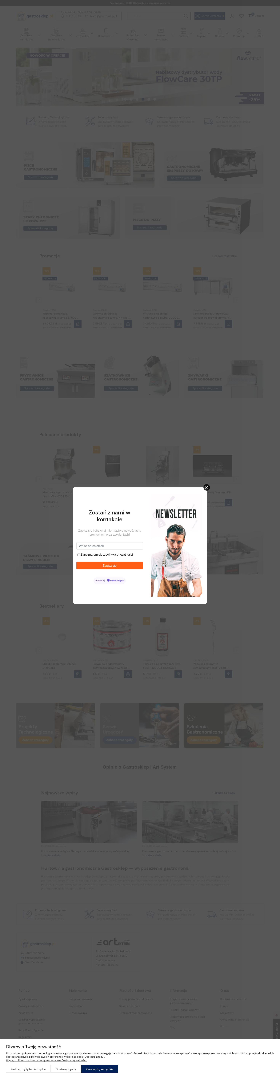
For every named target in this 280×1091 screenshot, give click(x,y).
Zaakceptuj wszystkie (99, 1069)
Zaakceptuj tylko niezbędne (28, 1069)
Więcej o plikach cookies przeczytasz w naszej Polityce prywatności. (46, 1060)
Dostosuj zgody (66, 1069)
